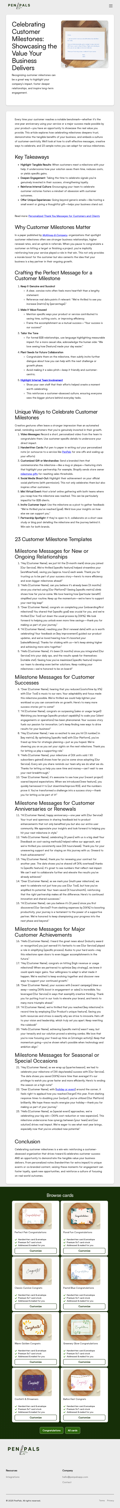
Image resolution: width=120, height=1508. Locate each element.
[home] (19, 5)
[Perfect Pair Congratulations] (36, 1216)
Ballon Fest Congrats (74, 1399)
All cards (72, 1430)
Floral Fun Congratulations (77, 1232)
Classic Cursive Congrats (28, 1288)
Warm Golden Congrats (28, 1343)
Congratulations (52, 1430)
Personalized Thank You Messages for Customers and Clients (64, 216)
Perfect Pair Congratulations (30, 1232)
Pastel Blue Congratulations (78, 1288)
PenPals (66, 451)
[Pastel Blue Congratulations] (84, 1271)
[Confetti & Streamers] (36, 1382)
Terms (102, 1500)
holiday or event (65, 1089)
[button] (110, 5)
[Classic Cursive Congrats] (36, 1271)
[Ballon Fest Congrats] (84, 1382)
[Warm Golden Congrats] (36, 1327)
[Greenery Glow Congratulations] (84, 1327)
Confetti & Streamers (26, 1399)
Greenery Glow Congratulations (80, 1343)
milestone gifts (29, 473)
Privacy (110, 1500)
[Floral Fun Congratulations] (84, 1216)
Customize (36, 1250)
